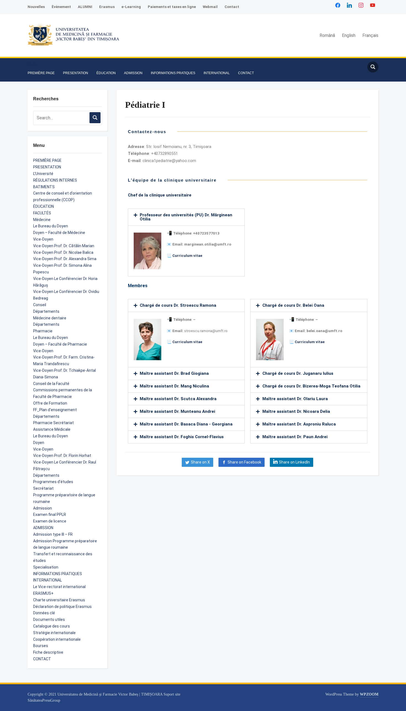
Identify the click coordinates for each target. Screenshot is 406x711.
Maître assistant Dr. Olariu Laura (295, 398)
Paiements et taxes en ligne (172, 7)
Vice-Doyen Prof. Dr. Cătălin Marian (63, 246)
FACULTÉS (42, 213)
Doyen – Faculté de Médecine (59, 232)
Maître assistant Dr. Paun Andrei (295, 436)
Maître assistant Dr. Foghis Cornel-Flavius (182, 436)
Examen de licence (49, 521)
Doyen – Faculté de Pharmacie (60, 344)
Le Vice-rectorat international (59, 587)
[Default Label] (372, 5)
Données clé (44, 613)
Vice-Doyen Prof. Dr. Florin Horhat (62, 455)
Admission (42, 508)
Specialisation (45, 567)
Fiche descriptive (48, 652)
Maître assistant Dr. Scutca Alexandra (178, 398)
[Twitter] (349, 5)
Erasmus (107, 7)
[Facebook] (337, 5)
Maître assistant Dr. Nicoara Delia (296, 411)
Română (327, 35)
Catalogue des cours (51, 626)
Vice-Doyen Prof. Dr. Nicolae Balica (63, 252)
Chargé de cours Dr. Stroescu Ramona (178, 305)
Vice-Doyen (43, 239)
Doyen (38, 442)
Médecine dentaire (49, 318)
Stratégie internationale (54, 633)
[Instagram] (361, 5)
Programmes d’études (53, 482)
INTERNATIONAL (217, 73)
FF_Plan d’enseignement (55, 410)
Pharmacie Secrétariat (53, 423)
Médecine (42, 219)
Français (370, 35)
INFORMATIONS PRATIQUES (173, 73)
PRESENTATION (75, 73)
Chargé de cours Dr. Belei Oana (293, 305)
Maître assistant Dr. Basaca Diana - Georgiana (186, 424)
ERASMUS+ (43, 593)
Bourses (40, 645)
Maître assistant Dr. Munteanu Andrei (177, 411)
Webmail (210, 7)
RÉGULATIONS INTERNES (55, 180)
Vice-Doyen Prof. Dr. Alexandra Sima (64, 259)
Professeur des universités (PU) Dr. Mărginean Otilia (186, 217)
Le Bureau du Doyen (50, 226)
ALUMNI (85, 7)
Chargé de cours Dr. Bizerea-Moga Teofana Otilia (311, 386)
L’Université (43, 173)
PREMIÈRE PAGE (41, 73)
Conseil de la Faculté (51, 383)
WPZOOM (369, 694)
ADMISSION (133, 73)
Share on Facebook (244, 462)
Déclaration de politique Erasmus (62, 606)
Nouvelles (36, 7)
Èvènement (61, 7)
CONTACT (246, 73)
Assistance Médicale (51, 429)
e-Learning (131, 7)
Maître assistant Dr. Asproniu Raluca (299, 424)
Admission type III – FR (53, 534)
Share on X (200, 462)
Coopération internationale (57, 639)
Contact (232, 7)
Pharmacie (42, 331)
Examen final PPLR (49, 514)
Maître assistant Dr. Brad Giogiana (174, 373)
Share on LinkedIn (294, 462)
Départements (46, 311)
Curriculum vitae (187, 256)
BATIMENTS (44, 187)
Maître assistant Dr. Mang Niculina (174, 386)
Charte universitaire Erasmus (59, 600)
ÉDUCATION (106, 73)
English (348, 35)
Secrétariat (43, 488)
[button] (33, 65)
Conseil (39, 305)
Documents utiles (49, 619)
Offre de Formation (50, 403)
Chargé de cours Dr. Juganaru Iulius (297, 373)
